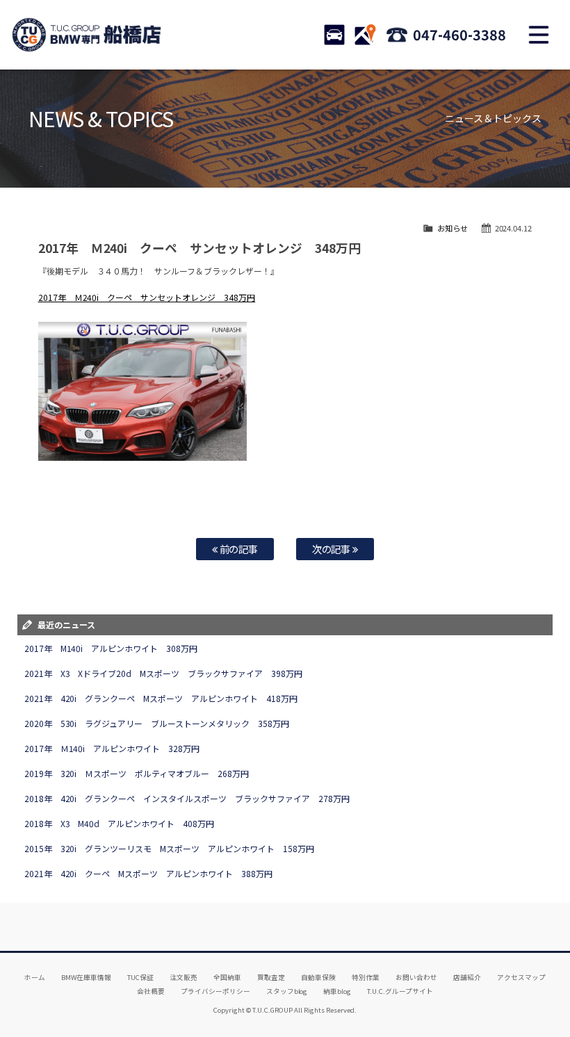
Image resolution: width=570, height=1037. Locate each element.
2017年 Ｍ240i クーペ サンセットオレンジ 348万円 (147, 297)
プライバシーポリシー (215, 991)
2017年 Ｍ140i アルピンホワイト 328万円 (112, 748)
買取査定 (271, 977)
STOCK (334, 35)
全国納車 (227, 977)
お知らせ (452, 228)
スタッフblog (287, 991)
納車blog (337, 991)
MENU (538, 34)
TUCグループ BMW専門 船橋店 (87, 35)
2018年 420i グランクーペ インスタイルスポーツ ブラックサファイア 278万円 (187, 798)
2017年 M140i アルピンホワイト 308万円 (111, 648)
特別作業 (366, 977)
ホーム (34, 977)
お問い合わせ (416, 977)
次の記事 (332, 548)
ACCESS (365, 35)
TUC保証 (140, 977)
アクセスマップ (521, 977)
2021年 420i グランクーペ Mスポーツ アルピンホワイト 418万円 (161, 698)
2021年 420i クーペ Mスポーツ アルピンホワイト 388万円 (148, 873)
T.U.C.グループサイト (400, 991)
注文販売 (183, 977)
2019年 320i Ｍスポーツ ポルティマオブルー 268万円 (137, 773)
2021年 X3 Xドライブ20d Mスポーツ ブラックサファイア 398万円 (163, 673)
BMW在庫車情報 (86, 977)
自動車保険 (318, 977)
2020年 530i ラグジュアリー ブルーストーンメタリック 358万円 (157, 723)
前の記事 (238, 548)
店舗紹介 (467, 977)
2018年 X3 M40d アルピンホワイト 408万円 (119, 823)
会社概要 (151, 991)
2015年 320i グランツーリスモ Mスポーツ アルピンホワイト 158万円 (169, 848)
